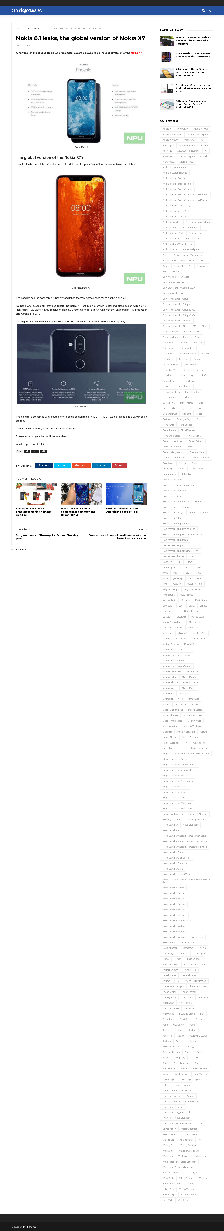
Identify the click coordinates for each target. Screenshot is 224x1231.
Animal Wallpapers (192, 249)
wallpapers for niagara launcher (179, 1161)
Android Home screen (174, 178)
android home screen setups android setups (185, 194)
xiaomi (190, 1183)
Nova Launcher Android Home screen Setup (184, 835)
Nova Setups (169, 942)
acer (203, 139)
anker (166, 254)
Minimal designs (171, 644)
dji (183, 408)
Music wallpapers (186, 731)
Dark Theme (169, 402)
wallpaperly (184, 1156)
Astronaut (202, 265)
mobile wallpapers (192, 715)
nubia (203, 947)
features (167, 419)
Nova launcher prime (173, 887)
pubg (165, 1024)
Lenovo (203, 605)
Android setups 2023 (173, 232)
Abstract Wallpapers (197, 134)
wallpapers (201, 1156)
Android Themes (171, 238)
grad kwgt (168, 468)
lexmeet (167, 611)
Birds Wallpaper (171, 331)
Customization (170, 397)
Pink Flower (168, 1002)
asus (165, 271)
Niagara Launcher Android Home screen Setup (186, 753)
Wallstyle (192, 1172)
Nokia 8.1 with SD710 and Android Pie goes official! (122, 510)
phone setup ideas (198, 986)
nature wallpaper (171, 742)
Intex (198, 572)
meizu (180, 627)
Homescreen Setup (172, 518)
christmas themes (193, 370)
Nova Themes (187, 942)
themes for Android (173, 1106)
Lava (181, 605)
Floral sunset (185, 424)
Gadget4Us (26, 10)
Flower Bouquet (193, 435)
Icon (185, 567)
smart (166, 1063)
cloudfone (168, 375)
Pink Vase (189, 1008)
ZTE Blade (183, 1200)
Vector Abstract (189, 1128)
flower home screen (173, 441)
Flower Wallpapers (172, 446)
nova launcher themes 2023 (177, 920)
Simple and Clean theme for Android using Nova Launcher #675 (194, 88)
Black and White (192, 331)
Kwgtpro (185, 600)
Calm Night (168, 359)
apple (166, 265)
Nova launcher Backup (174, 852)
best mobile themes (173, 293)
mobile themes (170, 715)
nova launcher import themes (178, 874)
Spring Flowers (200, 1068)
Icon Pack (196, 567)
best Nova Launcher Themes (177, 320)
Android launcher (172, 222)
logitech (167, 616)
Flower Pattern (196, 441)
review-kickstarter (199, 1035)
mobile (37, 29)
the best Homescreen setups (177, 1090)
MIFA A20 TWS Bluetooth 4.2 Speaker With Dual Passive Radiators (193, 40)
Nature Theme (170, 737)
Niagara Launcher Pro (173, 775)
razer (180, 1030)
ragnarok (167, 1030)
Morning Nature (170, 726)
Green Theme (197, 468)
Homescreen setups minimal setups (180, 550)
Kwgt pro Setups (171, 589)
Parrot (205, 964)
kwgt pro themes (192, 589)
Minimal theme (170, 682)
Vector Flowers (170, 1134)
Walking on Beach (189, 1145)
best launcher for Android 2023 (179, 287)
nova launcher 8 (171, 830)
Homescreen (201, 501)
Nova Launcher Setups (174, 909)
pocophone (168, 1019)
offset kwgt (168, 953)
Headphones (169, 474)
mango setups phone (173, 622)
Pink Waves (168, 1013)
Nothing (203, 814)
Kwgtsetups (201, 600)
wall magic (168, 1150)
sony (197, 1063)
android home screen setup (177, 183)
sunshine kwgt (182, 1073)
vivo (200, 1139)
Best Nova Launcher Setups (176, 304)
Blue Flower (168, 348)
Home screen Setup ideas (175, 490)
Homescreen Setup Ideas (175, 539)
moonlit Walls (194, 720)
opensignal (199, 953)
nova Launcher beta (173, 868)
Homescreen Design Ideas (176, 507)
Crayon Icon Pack (171, 392)
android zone (192, 238)
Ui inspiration (169, 1128)
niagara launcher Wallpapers (177, 808)
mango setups (198, 616)
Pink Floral (203, 997)
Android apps (186, 161)
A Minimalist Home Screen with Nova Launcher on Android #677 (191, 72)
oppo (166, 958)
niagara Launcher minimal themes (180, 770)
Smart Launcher (181, 1063)
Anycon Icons (169, 260)
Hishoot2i (186, 474)
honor (192, 556)
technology (168, 1079)
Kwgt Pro (177, 583)
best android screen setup (176, 276)
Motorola (167, 731)
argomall (178, 265)
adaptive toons (187, 145)
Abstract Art (182, 128)
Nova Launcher (170, 824)
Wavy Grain (168, 1178)
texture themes (182, 1084)
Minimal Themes (191, 682)
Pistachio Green (187, 1013)
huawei (189, 561)
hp (179, 561)
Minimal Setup (170, 676)
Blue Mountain (187, 348)
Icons (165, 572)
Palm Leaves (190, 964)
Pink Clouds (187, 997)
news (181, 748)
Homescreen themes (173, 556)
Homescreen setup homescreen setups (182, 534)
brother (205, 353)
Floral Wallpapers (171, 435)
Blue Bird (197, 342)
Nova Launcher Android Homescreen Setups (185, 846)
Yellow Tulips (169, 1194)
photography (169, 997)
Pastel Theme (169, 975)
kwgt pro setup (194, 583)
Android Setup (170, 227)
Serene (188, 1052)
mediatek (167, 627)
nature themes (190, 737)
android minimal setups (198, 222)
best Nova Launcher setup (176, 298)
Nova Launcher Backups (175, 863)
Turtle (199, 1123)
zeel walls (168, 1200)
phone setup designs (173, 986)
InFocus (186, 572)
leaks (27, 29)
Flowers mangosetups (173, 452)
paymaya (167, 980)
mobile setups (195, 709)
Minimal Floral (191, 644)
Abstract (167, 128)
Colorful (204, 375)
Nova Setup (197, 937)
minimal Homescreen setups (177, 665)
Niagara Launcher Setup (174, 786)
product (200, 1019)
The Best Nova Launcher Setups (178, 1095)
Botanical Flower (188, 353)
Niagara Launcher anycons (176, 759)
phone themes (189, 991)
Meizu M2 (193, 627)
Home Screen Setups (173, 496)
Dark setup (188, 397)
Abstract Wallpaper (172, 134)
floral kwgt (168, 424)
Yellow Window (188, 1194)
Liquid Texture (191, 611)
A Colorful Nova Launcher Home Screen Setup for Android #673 (191, 104)
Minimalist (184, 693)
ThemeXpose (29, 1226)
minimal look (193, 671)
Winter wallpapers (172, 1183)
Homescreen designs (173, 512)
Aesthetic (167, 150)
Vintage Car (168, 1139)
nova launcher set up (174, 893)
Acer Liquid (168, 145)
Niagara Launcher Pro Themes (178, 781)
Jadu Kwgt (178, 578)
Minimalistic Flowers (173, 698)
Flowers (190, 446)
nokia (47, 29)
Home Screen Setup (172, 479)
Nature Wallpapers (195, 742)
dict (201, 402)
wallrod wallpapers (173, 1172)
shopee (166, 1057)
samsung (189, 1046)
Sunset (166, 1073)
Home (19, 29)
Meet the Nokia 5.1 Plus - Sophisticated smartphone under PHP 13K (78, 511)
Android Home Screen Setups (177, 189)
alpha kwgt (168, 161)
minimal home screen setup (176, 654)
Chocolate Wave (171, 370)
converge (167, 386)
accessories (189, 139)
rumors (193, 1041)
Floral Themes (188, 430)
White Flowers (186, 1178)
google (182, 463)
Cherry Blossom (171, 364)
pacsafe (178, 958)
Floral (199, 419)
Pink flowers (185, 1002)
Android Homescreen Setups (177, 216)
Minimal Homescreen (173, 660)
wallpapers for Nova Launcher (178, 1167)
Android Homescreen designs (178, 205)
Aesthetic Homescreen (188, 150)
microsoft (182, 633)
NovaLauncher (170, 947)
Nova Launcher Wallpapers (176, 931)
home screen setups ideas (176, 501)
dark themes (186, 402)
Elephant (186, 413)
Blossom (183, 342)
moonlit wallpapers (172, 720)
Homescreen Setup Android (176, 523)
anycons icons (188, 260)
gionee (194, 457)
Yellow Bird (168, 1189)
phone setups (169, 991)
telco (165, 1084)
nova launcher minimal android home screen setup (186, 881)
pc (178, 980)
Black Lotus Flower (192, 337)
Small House (196, 1057)
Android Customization (174, 167)
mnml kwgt (193, 698)
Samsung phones (171, 1052)
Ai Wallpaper (169, 156)
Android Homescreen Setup (176, 211)
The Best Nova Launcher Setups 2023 (181, 1101)
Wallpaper (168, 1156)
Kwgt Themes (186, 594)
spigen (184, 1068)
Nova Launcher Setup (173, 898)
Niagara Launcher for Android (178, 764)
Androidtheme (170, 249)
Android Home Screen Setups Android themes (186, 200)
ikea (175, 572)
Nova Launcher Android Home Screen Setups (185, 841)
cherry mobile (191, 364)
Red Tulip (167, 1035)
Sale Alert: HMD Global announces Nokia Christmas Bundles (34, 511)
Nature (203, 731)
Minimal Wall (188, 687)
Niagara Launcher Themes (176, 797)
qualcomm (178, 1024)
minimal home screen (173, 649)
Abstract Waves (170, 139)
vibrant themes (190, 1134)
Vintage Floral (186, 1139)
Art (190, 265)
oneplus (184, 953)
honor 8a (167, 561)
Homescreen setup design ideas (179, 528)
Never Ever (168, 748)
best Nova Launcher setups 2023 (179, 309)
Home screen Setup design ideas (179, 485)
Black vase (168, 342)
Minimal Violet (170, 687)
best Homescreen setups (175, 282)
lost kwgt (181, 616)
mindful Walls (199, 633)
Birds (204, 326)
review (180, 1035)
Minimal (166, 638)
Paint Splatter (193, 958)
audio (176, 271)
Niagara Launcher (198, 748)
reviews (167, 1041)
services (201, 1052)
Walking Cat (168, 1145)
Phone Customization (195, 980)
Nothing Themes (196, 819)
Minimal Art (181, 638)
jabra (165, 578)
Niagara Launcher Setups (175, 792)
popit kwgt (185, 1019)
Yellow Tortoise (187, 1189)
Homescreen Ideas (198, 512)
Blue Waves (168, 353)
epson (199, 413)
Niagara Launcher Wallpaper (177, 803)
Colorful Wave (191, 381)
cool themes (184, 386)
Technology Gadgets (190, 1079)
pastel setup (190, 969)
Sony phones (169, 1068)
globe (206, 457)
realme (192, 1030)
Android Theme (197, 232)
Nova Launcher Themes (174, 915)
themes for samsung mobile (177, 1123)
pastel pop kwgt (170, 969)
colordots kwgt (186, 375)
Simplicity (180, 1057)
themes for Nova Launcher (176, 1117)
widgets (203, 1178)
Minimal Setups (189, 676)
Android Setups (190, 227)
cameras (183, 359)
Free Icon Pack (197, 452)
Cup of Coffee (192, 392)
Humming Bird (170, 567)
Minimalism (168, 693)
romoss (180, 1041)
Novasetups (188, 947)
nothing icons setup (173, 819)
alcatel (203, 156)
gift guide (180, 457)
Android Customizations (175, 172)
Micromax (168, 633)
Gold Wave (168, 463)
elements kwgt (170, 413)
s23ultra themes (171, 1046)
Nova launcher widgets (174, 937)
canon (196, 359)
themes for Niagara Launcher (177, 1112)
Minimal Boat (198, 638)
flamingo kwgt (184, 419)
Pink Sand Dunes (171, 1008)
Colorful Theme (170, 381)
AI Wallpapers (188, 156)
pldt (202, 1013)
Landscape (168, 605)
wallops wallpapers (189, 1150)
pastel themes (188, 975)
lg (178, 611)
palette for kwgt (171, 964)
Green (181, 468)
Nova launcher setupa (174, 904)
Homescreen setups (173, 545)
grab (194, 463)
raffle (192, 1024)
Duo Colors (195, 408)
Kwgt (165, 583)
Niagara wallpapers (173, 814)
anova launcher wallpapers (188, 254)
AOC (203, 260)
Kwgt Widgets (169, 600)
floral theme (169, 430)
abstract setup (201, 128)
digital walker (169, 408)
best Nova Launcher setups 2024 (179, 315)
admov (204, 145)
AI (206, 150)
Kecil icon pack (195, 578)
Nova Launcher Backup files (176, 857)
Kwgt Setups (169, 594)
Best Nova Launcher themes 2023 (179, 326)
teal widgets (200, 1073)
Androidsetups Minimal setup (177, 243)
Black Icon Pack (170, 337)
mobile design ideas (173, 709)
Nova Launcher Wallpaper (175, 926)
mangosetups (195, 622)
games (166, 457)
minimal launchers (172, 671)
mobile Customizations (186, 704)
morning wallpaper (193, 726)
